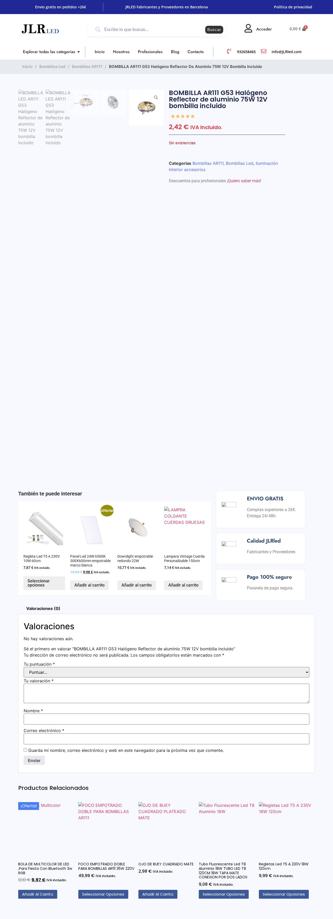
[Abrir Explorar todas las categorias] (78, 52)
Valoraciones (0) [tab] (43, 608)
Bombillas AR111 (87, 66)
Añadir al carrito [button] (89, 585)
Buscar (214, 29)
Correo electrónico (44, 730)
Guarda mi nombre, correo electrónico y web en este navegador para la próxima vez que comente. (126, 750)
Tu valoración (39, 681)
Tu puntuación (39, 664)
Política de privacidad (293, 6)
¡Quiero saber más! (244, 180)
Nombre (33, 711)
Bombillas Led (52, 66)
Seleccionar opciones (39, 583)
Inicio (27, 66)
